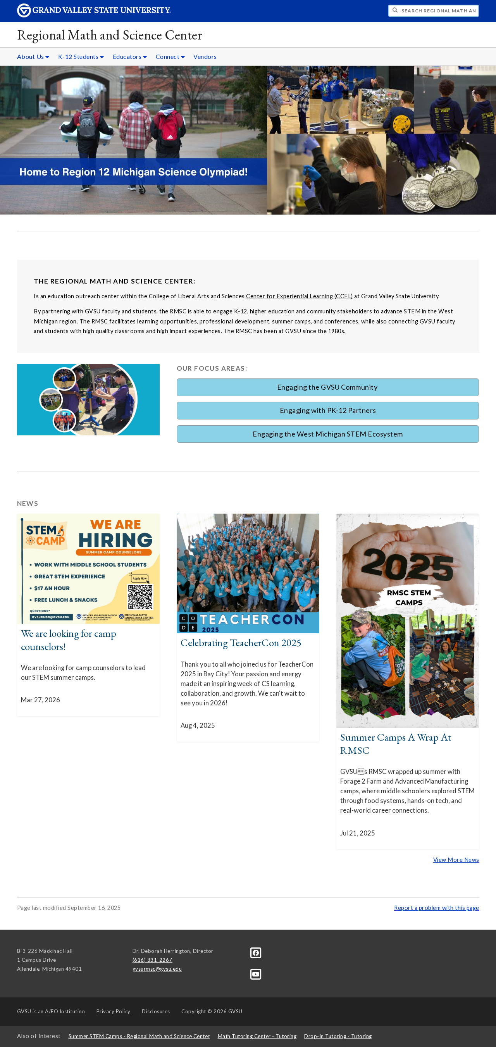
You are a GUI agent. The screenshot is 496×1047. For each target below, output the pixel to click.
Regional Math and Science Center (110, 34)
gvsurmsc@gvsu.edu (157, 969)
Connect (168, 56)
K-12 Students (79, 56)
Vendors (205, 56)
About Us (31, 56)
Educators (128, 56)
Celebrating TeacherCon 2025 (241, 642)
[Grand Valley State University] (94, 15)
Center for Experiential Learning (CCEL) (299, 296)
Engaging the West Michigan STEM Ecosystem (328, 434)
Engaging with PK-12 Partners (328, 410)
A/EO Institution (51, 1011)
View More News (456, 859)
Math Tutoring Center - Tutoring (257, 1036)
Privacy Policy (113, 1011)
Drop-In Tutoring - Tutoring (338, 1036)
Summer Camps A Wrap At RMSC (395, 743)
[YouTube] (256, 974)
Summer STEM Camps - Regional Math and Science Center (139, 1036)
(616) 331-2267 (152, 960)
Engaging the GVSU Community (328, 387)
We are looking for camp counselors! (68, 639)
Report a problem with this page (436, 907)
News (28, 503)
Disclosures (156, 1011)
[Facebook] (256, 952)
